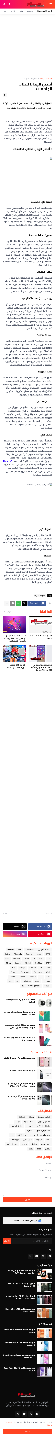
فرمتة (31, 1117)
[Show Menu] (51, 4)
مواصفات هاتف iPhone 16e (22, 1070)
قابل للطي (27, 1140)
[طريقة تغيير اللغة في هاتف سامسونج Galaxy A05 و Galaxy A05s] (40, 653)
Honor (38, 954)
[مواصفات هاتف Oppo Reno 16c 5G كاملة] (44, 1372)
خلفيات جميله (29, 1121)
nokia (41, 958)
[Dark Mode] (10, 4)
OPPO (47, 954)
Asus (7, 958)
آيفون (21, 11)
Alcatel (28, 963)
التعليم (47, 1149)
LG (34, 958)
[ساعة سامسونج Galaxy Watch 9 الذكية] (44, 1003)
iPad (14, 967)
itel (23, 986)
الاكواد (29, 1130)
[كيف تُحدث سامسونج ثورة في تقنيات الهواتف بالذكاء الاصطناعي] (14, 624)
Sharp (22, 976)
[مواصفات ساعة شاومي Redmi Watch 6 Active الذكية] (44, 1274)
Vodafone (26, 981)
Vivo (19, 949)
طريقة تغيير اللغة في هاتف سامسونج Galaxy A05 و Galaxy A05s (41, 667)
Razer (37, 981)
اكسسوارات (45, 1144)
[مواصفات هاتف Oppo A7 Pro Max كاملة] (44, 1333)
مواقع (24, 1144)
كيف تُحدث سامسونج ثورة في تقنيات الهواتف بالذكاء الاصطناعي (15, 638)
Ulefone (32, 976)
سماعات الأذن (11, 1144)
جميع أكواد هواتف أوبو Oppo (41, 637)
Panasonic (25, 972)
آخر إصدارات (15, 1140)
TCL (41, 976)
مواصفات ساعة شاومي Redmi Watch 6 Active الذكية (21, 1271)
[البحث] (3, 4)
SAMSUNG (29, 949)
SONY (48, 963)
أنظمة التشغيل (17, 1126)
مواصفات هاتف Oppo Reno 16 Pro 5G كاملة (19, 1343)
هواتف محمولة (44, 1117)
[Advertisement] (27, 45)
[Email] (12, 603)
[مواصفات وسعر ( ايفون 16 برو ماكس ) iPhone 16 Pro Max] (44, 1087)
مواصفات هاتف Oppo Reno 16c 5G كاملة (19, 1369)
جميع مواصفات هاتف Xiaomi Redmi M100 (21, 1284)
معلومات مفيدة (30, 79)
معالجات (34, 1144)
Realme (29, 954)
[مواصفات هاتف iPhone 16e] (44, 1074)
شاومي (13, 11)
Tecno (26, 958)
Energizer (38, 972)
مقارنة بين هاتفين (43, 1130)
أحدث (48, 913)
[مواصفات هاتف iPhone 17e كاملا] (44, 1062)
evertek (12, 976)
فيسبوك (39, 1140)
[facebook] (49, 1256)
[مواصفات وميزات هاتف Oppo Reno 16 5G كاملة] (44, 1359)
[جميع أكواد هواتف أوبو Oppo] (40, 624)
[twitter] (43, 1256)
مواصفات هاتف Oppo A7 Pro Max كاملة (19, 1330)
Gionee (14, 972)
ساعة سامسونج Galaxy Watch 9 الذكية (20, 1000)
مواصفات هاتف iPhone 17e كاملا (19, 1058)
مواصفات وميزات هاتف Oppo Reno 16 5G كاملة (19, 1356)
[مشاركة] (5, 95)
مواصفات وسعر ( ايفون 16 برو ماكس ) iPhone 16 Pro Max (21, 1084)
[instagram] (30, 1256)
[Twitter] (24, 603)
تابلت (18, 1121)
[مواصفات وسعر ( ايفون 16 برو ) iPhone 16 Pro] (44, 1100)
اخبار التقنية (21, 1135)
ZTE (48, 958)
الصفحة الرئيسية (45, 79)
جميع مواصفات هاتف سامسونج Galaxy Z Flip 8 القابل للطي (20, 1026)
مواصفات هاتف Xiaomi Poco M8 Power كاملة (20, 1310)
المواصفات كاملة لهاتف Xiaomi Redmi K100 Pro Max (20, 1297)
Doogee (47, 981)
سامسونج (30, 11)
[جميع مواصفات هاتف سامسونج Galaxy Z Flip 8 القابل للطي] (44, 1029)
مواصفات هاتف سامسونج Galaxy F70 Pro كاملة (19, 1013)
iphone (18, 963)
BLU (48, 967)
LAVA (48, 976)
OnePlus (38, 963)
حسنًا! (27, 1431)
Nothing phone (34, 986)
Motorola (18, 954)
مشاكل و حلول (44, 1121)
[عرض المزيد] (6, 603)
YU (17, 981)
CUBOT (47, 986)
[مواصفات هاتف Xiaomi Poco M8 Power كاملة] (44, 1313)
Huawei (10, 949)
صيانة (30, 1149)
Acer (10, 981)
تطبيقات (22, 1117)
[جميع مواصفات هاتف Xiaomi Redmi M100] (44, 1287)
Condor (32, 967)
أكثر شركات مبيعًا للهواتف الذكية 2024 (16, 666)
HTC (41, 967)
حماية (39, 1149)
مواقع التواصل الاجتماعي (40, 1135)
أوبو (5, 11)
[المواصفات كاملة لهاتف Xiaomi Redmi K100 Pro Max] (44, 1300)
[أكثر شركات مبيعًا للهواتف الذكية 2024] (14, 653)
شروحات (30, 1126)
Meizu (8, 963)
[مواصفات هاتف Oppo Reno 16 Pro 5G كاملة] (44, 1346)
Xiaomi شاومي (44, 949)
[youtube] (36, 1256)
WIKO (48, 972)
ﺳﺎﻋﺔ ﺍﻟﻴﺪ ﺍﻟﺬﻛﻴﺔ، (43, 1126)
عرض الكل (7, 612)
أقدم (6, 913)
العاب (48, 1140)
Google (22, 967)
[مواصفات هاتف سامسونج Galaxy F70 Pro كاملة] (44, 1016)
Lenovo (16, 958)
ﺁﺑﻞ (12, 1135)
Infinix (7, 954)
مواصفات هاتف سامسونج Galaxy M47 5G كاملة (19, 1039)
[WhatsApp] (18, 603)
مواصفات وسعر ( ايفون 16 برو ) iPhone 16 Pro (20, 1097)
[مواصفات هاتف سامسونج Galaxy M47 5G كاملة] (44, 1041)
